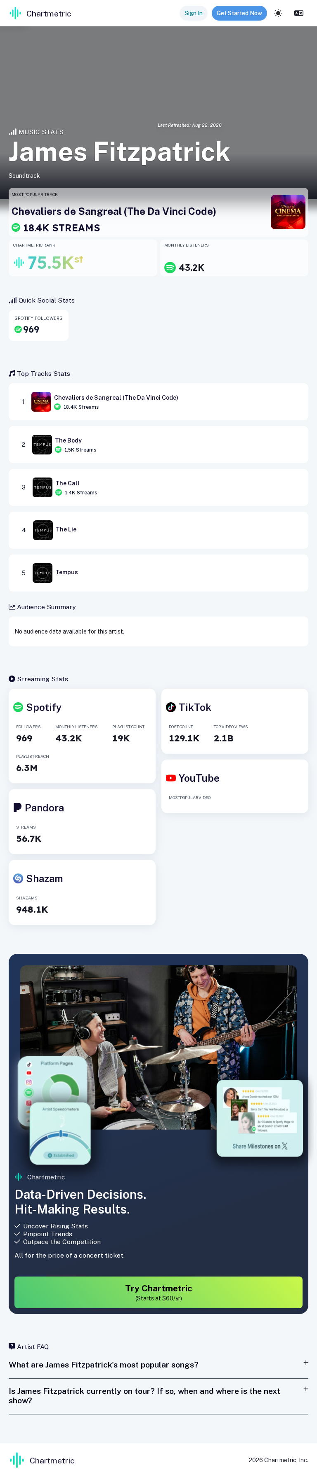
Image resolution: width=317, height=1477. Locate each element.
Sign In (194, 13)
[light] (278, 13)
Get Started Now (239, 13)
